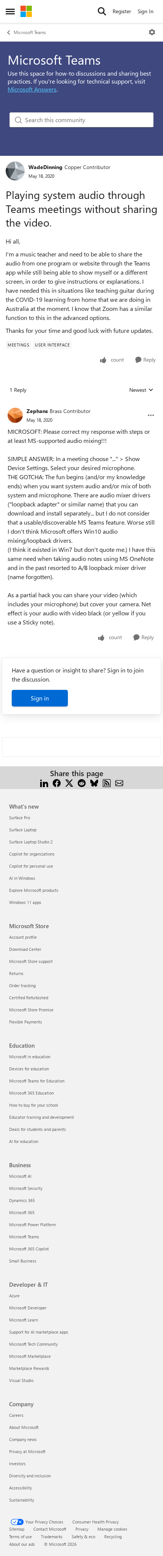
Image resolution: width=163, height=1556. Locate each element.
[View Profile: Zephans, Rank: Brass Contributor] (15, 415)
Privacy (81, 1529)
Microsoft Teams (30, 32)
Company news (23, 1439)
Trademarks (52, 1536)
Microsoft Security (25, 1188)
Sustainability (21, 1500)
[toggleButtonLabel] (152, 32)
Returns (16, 973)
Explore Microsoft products (33, 890)
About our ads (22, 1544)
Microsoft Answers (32, 89)
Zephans (37, 411)
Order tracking (22, 985)
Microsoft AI (20, 1176)
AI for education (23, 1141)
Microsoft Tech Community (33, 1344)
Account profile (23, 937)
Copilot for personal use (31, 866)
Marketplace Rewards (29, 1368)
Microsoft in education (29, 1056)
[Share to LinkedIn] (44, 782)
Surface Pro (19, 817)
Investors (17, 1463)
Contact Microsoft (49, 1529)
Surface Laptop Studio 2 (31, 842)
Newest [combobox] (141, 390)
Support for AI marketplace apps (38, 1332)
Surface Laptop (22, 829)
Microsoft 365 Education (31, 1093)
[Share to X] (69, 782)
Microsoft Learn (23, 1320)
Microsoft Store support (31, 961)
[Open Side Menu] (10, 11)
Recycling (113, 1536)
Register (122, 11)
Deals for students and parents (37, 1129)
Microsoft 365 (21, 1212)
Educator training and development (41, 1117)
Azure (14, 1295)
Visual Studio (21, 1380)
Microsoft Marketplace (30, 1356)
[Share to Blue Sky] (94, 782)
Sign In (146, 11)
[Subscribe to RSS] (107, 782)
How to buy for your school (33, 1105)
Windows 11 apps (25, 902)
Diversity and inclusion (30, 1475)
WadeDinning (45, 167)
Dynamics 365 (22, 1200)
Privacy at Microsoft (27, 1451)
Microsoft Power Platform (32, 1224)
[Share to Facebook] (57, 782)
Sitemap (16, 1529)
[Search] (102, 11)
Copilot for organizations (32, 854)
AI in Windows (22, 878)
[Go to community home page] (26, 11)
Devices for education (29, 1068)
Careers (16, 1415)
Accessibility (20, 1488)
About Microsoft (24, 1427)
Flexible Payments (25, 1022)
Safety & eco (83, 1536)
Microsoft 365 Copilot (29, 1249)
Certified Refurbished (28, 997)
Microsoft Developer (28, 1308)
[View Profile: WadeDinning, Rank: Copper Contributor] (15, 171)
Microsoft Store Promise (31, 1009)
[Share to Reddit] (82, 782)
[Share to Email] (119, 782)
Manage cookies (112, 1529)
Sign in (40, 698)
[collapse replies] (81, 405)
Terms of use (20, 1536)
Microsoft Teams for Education (36, 1081)
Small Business (22, 1261)
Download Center (25, 949)
